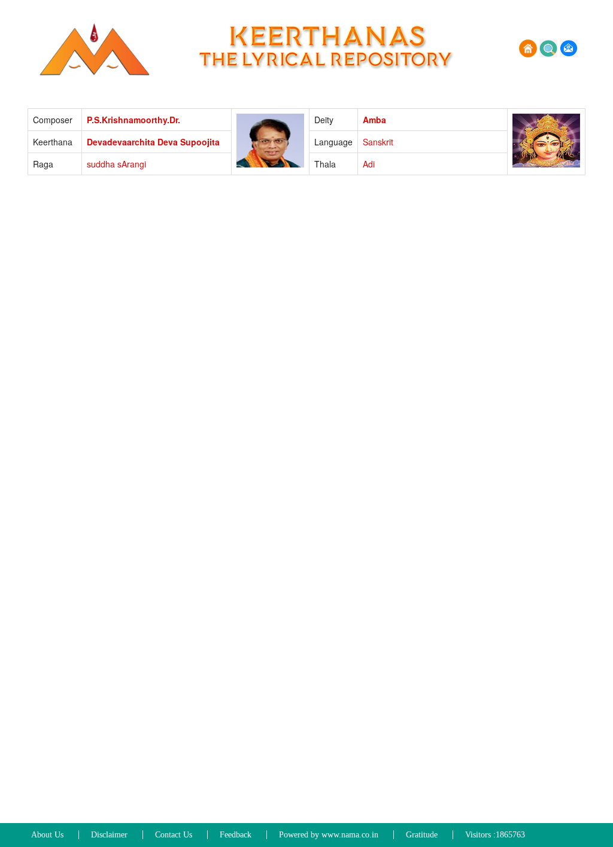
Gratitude (422, 834)
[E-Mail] (569, 47)
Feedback (235, 834)
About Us (47, 834)
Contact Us (173, 834)
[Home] (529, 47)
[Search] (549, 47)
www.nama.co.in (349, 834)
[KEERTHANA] (96, 47)
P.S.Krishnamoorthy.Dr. (133, 120)
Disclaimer (109, 834)
